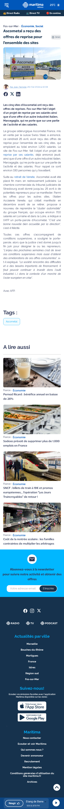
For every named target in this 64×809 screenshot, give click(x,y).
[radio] (13, 623)
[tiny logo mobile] (33, 5)
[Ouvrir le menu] (11, 5)
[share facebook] (25, 610)
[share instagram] (32, 610)
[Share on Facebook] (5, 94)
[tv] (30, 623)
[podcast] (49, 623)
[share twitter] (38, 610)
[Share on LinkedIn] (18, 94)
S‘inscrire (48, 588)
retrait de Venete (24, 177)
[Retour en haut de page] (57, 787)
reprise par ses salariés (18, 154)
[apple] (32, 705)
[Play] (56, 803)
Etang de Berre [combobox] (34, 801)
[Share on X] (12, 94)
